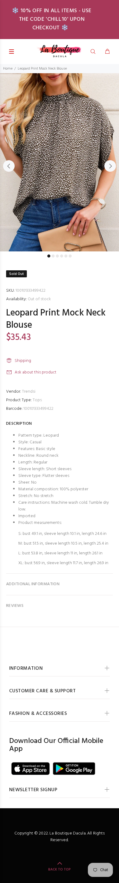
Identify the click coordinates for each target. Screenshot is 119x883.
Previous (9, 166)
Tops (37, 400)
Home (8, 69)
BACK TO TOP (59, 870)
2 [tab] (53, 256)
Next (110, 166)
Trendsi (28, 391)
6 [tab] (70, 256)
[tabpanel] (59, 162)
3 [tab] (57, 256)
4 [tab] (61, 256)
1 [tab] (48, 256)
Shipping (23, 360)
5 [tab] (65, 256)
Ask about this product (35, 372)
